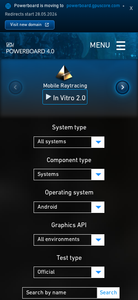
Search (108, 293)
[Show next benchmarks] (122, 87)
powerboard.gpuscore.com (93, 6)
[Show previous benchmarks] (15, 87)
